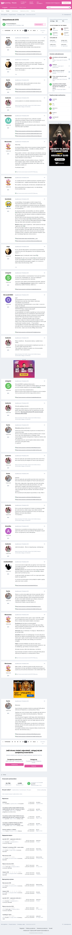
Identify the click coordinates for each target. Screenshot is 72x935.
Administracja (15, 11)
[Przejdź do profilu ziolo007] (62, 34)
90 (28, 30)
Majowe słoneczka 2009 (8, 863)
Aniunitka (8, 526)
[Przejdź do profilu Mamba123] (8, 121)
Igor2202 (33, 783)
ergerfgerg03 (55, 117)
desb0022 (54, 99)
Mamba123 (8, 115)
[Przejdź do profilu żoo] (50, 104)
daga (8, 59)
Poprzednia (7, 30)
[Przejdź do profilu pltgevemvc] (50, 108)
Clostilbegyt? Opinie (6, 914)
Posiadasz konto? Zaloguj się (53, 2)
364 (13, 916)
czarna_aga (7, 866)
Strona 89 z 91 (42, 31)
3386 (13, 840)
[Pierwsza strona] (3, 30)
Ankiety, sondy (20, 818)
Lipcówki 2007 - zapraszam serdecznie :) (11, 839)
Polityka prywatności (30, 928)
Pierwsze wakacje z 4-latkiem (9, 829)
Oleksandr (38, 840)
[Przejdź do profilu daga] (8, 64)
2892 (13, 848)
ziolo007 (66, 32)
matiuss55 (38, 916)
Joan (6, 873)
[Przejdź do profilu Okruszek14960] (8, 300)
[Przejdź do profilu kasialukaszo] (4, 24)
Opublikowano (22, 37)
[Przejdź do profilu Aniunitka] (8, 531)
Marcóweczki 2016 (6, 855)
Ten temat (64, 7)
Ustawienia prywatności (42, 928)
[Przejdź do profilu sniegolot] (8, 278)
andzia (6, 850)
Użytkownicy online (24, 11)
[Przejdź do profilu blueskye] (50, 71)
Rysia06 (7, 917)
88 (23, 30)
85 (15, 30)
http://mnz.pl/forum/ (25, 283)
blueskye (54, 71)
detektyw (4, 802)
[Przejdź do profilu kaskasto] (8, 103)
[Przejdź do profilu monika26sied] (8, 567)
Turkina (7, 831)
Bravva (37, 829)
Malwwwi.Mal (39, 857)
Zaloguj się (33, 766)
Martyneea (8, 141)
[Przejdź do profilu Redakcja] (50, 113)
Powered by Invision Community (36, 932)
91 (30, 30)
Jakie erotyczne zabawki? (58, 70)
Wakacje (20, 831)
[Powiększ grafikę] (16, 212)
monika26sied (8, 562)
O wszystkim (21, 803)
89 (25, 30)
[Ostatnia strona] (37, 30)
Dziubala (7, 841)
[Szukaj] (69, 7)
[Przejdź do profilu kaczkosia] (8, 204)
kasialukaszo (12, 23)
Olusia (6, 858)
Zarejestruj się (66, 2)
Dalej (34, 30)
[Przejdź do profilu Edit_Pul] (50, 77)
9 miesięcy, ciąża (20, 25)
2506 (19, 872)
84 (12, 30)
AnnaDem (7, 803)
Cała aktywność (13, 7)
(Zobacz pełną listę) (41, 789)
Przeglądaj (4, 7)
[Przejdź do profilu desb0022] (50, 100)
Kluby (2, 11)
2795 (13, 857)
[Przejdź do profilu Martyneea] (8, 146)
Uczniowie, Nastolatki (7, 843)
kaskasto (8, 98)
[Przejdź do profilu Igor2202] (28, 783)
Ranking (33, 11)
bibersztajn (38, 848)
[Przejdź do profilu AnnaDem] (50, 65)
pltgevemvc (55, 108)
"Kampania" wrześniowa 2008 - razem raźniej (12, 847)
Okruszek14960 (8, 295)
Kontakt (50, 928)
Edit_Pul (54, 79)
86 (17, 30)
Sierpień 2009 (5, 872)
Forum (13, 3)
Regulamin (22, 928)
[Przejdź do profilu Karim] (8, 43)
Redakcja (54, 112)
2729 (13, 865)
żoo (53, 103)
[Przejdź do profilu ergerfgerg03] (50, 117)
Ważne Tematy (22, 7)
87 (20, 30)
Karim (8, 37)
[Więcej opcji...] (44, 38)
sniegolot (8, 273)
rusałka (54, 60)
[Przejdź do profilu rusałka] (50, 58)
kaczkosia (8, 199)
